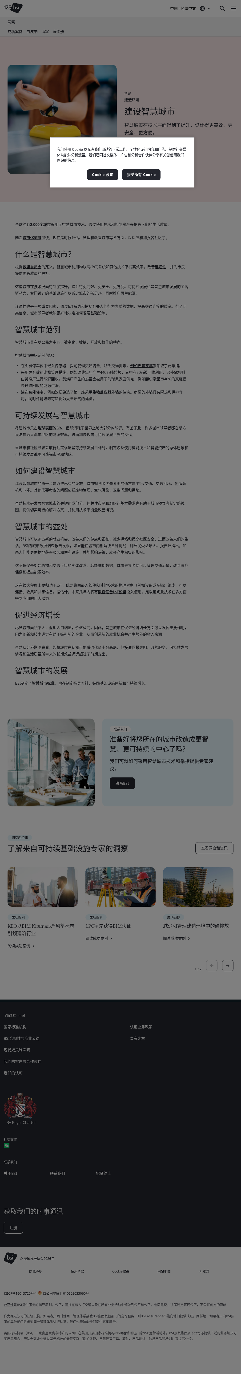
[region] (122, 162)
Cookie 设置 (102, 175)
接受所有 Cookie (141, 175)
